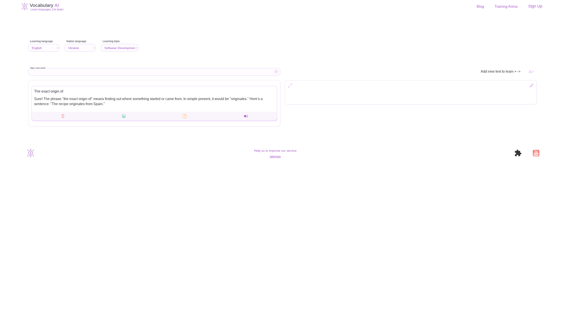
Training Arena (506, 6)
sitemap (275, 156)
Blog (480, 6)
